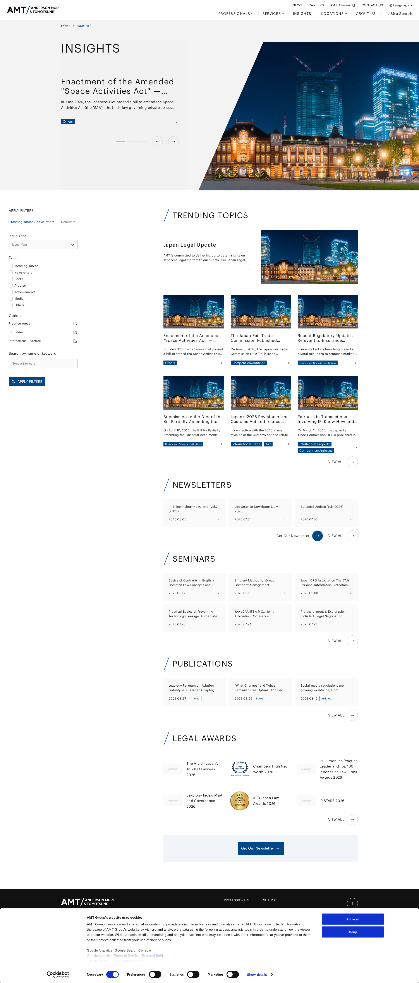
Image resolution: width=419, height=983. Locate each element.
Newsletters (23, 272)
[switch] (155, 974)
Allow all (352, 919)
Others (19, 305)
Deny (353, 932)
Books (18, 278)
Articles (20, 285)
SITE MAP (270, 900)
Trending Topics (26, 265)
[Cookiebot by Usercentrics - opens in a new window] (58, 974)
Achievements (24, 292)
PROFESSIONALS (236, 900)
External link (152, 955)
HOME (65, 26)
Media (19, 298)
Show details (257, 974)
